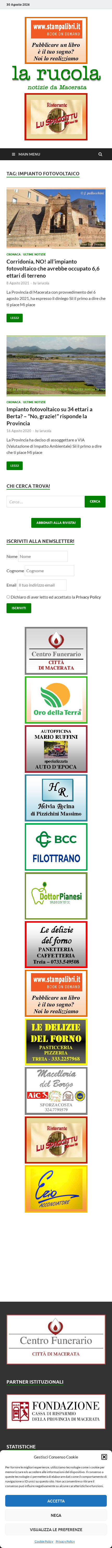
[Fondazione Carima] (56, 1427)
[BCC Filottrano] (56, 868)
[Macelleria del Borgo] (56, 1113)
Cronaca (14, 254)
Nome (12, 556)
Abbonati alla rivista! (56, 523)
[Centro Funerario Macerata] (56, 1362)
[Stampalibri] (56, 62)
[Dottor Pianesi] (56, 917)
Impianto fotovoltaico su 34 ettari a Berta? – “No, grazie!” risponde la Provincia (49, 416)
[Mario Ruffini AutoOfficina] (56, 771)
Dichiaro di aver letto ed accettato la (55, 596)
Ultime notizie (34, 254)
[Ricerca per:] (56, 502)
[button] (104, 1457)
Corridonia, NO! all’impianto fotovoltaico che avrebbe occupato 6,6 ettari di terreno (53, 268)
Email (12, 584)
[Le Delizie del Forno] (56, 966)
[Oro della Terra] (56, 722)
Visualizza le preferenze (56, 1529)
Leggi (13, 317)
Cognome (15, 570)
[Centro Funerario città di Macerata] (56, 673)
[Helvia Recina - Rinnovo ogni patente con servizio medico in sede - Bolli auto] (56, 819)
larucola (43, 283)
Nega (56, 1515)
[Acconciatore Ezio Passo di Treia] (56, 1211)
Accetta (56, 1501)
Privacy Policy (65, 1541)
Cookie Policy (44, 1541)
